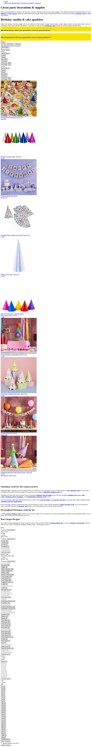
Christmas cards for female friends (11, 501)
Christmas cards (23, 506)
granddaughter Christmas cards (36, 497)
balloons (3, 13)
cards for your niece (59, 500)
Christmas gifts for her (56, 523)
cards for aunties (45, 500)
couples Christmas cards (66, 504)
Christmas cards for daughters (14, 497)
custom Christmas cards (13, 514)
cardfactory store (80, 13)
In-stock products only (10, 743)
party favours (13, 13)
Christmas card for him (77, 523)
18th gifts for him (15, 45)
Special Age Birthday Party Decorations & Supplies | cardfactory (22, 3)
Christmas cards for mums (44, 495)
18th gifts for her (5, 45)
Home (6, 1)
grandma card (72, 495)
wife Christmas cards (73, 490)
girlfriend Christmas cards (52, 492)
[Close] (1, 537)
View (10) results (5, 552)
